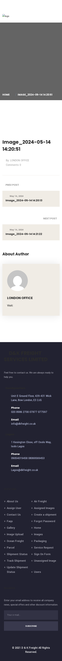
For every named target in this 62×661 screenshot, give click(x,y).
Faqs (10, 521)
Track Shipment (16, 561)
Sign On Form (42, 554)
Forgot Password (44, 521)
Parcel (10, 547)
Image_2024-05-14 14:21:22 (24, 234)
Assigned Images (44, 508)
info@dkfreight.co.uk (23, 424)
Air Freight (40, 501)
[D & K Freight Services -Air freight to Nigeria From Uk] (10, 16)
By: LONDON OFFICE (17, 160)
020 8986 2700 (20, 412)
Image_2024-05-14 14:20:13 (24, 200)
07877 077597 (38, 412)
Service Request (44, 547)
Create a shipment (45, 515)
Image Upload (15, 534)
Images (38, 534)
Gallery (11, 528)
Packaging (40, 541)
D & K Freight (29, 648)
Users (37, 572)
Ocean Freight (15, 541)
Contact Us (14, 515)
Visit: (10, 305)
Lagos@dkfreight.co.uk (24, 470)
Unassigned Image (45, 561)
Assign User (14, 508)
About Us (12, 501)
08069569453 (36, 458)
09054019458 (19, 458)
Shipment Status (17, 554)
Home (6, 94)
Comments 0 (13, 165)
